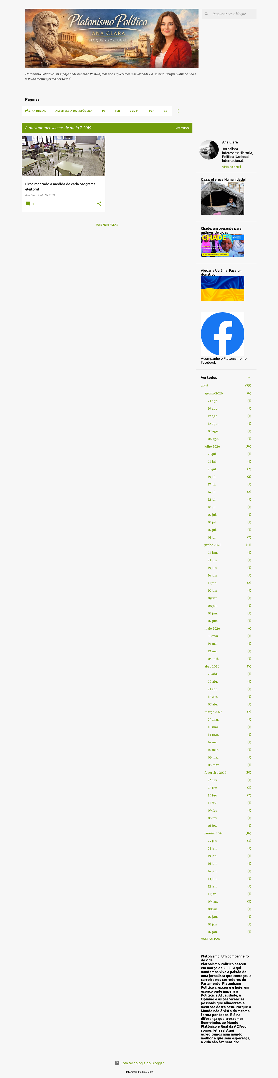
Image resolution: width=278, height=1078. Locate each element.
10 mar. (213, 750)
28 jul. (212, 454)
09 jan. (213, 902)
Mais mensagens (107, 224)
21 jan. (212, 848)
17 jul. (212, 484)
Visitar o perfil (231, 167)
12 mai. (213, 651)
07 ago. (213, 431)
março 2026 (213, 712)
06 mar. (213, 757)
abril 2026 (211, 666)
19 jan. (212, 856)
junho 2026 (212, 545)
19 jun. (212, 568)
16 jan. (212, 864)
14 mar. (213, 742)
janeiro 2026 (213, 833)
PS (103, 110)
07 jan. (213, 917)
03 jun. (213, 613)
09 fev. (212, 811)
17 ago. (213, 416)
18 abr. (213, 697)
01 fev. (212, 826)
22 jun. (213, 553)
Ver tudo (182, 128)
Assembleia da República (74, 110)
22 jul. (212, 462)
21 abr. (212, 689)
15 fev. (212, 795)
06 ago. (213, 439)
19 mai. (213, 644)
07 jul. (212, 515)
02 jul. (212, 530)
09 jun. (213, 598)
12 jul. (212, 500)
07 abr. (213, 704)
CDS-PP (134, 110)
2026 (204, 386)
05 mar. (213, 765)
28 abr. (213, 674)
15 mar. (213, 735)
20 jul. (212, 469)
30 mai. (213, 636)
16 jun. (212, 575)
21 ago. (213, 401)
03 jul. (212, 522)
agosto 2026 (213, 393)
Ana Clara (230, 142)
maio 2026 (212, 628)
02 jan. (213, 932)
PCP (151, 110)
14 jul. (212, 492)
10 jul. (212, 507)
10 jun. (212, 591)
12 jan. (212, 886)
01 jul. (212, 537)
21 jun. (212, 560)
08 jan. (213, 909)
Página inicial (35, 110)
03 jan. (212, 924)
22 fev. (212, 788)
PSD (117, 110)
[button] (99, 204)
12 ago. (213, 424)
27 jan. (212, 841)
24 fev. (212, 780)
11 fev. (212, 803)
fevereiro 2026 (215, 773)
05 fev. (212, 818)
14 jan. (212, 871)
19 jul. (212, 477)
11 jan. (212, 894)
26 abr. (213, 682)
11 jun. (212, 583)
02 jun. (213, 621)
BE (165, 110)
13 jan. (212, 879)
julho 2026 (212, 446)
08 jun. (213, 606)
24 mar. (213, 719)
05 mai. (213, 659)
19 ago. (213, 408)
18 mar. (213, 727)
